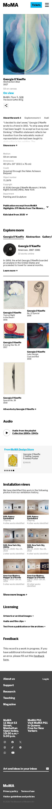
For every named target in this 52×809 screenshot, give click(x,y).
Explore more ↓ (33, 118)
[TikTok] (14, 747)
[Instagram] (6, 742)
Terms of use (27, 791)
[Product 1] (5, 470)
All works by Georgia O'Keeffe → (19, 409)
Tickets (36, 4)
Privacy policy (10, 791)
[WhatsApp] (6, 752)
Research (9, 691)
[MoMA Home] (10, 5)
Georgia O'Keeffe (14, 79)
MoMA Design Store (22, 449)
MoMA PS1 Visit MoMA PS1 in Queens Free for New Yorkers (38, 725)
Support (8, 685)
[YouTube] (14, 752)
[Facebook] (14, 742)
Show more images (14, 594)
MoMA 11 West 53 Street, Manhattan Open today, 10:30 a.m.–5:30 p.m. (11, 728)
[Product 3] (9, 470)
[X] (21, 742)
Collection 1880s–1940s (25, 433)
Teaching (9, 697)
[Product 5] (13, 470)
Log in (46, 679)
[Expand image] (26, 44)
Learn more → (10, 271)
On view (8, 93)
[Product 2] (7, 470)
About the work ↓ (12, 118)
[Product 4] (11, 470)
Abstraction (33, 236)
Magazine (9, 704)
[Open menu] (47, 5)
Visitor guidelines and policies (19, 796)
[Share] (6, 105)
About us (9, 678)
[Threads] (6, 747)
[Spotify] (21, 747)
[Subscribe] (47, 769)
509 (21, 97)
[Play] (6, 432)
